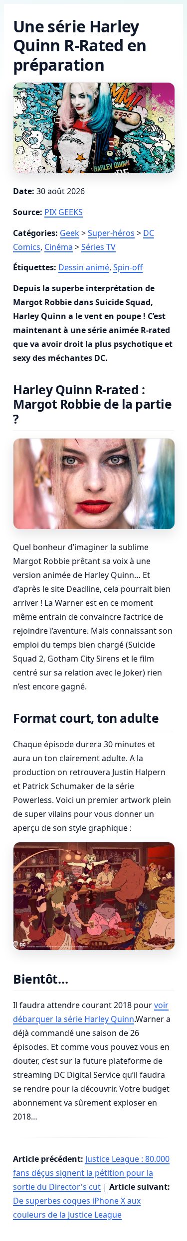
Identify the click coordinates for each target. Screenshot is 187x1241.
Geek (69, 232)
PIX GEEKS (63, 212)
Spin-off (128, 267)
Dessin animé (83, 267)
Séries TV (98, 246)
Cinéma (58, 246)
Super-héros (111, 232)
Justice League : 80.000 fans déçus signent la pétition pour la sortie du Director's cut (91, 1172)
